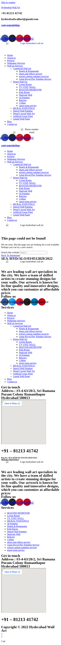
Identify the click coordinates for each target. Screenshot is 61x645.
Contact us (12, 124)
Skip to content (8, 2)
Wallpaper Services (16, 63)
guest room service (27, 105)
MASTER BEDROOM (30, 89)
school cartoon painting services (34, 76)
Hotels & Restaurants (29, 71)
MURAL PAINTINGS (24, 108)
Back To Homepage (10, 255)
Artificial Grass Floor (23, 116)
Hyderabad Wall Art (10, 7)
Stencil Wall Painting (23, 111)
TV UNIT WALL (27, 87)
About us (11, 58)
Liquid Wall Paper (21, 119)
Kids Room (24, 92)
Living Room (25, 84)
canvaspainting (10, 25)
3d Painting (24, 97)
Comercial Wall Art (22, 68)
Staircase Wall (25, 95)
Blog (9, 121)
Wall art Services (15, 66)
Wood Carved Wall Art (24, 113)
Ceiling (22, 103)
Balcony (23, 100)
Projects (11, 60)
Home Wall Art (20, 81)
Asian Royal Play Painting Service (35, 79)
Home (10, 55)
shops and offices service (30, 74)
